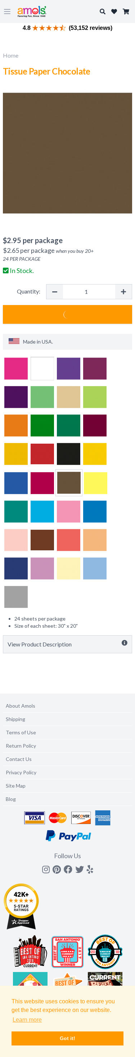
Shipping (15, 719)
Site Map (16, 786)
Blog (11, 799)
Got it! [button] (67, 1038)
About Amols (20, 706)
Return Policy (21, 746)
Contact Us (19, 759)
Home (10, 55)
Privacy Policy (21, 772)
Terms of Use (21, 732)
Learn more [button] (27, 1020)
